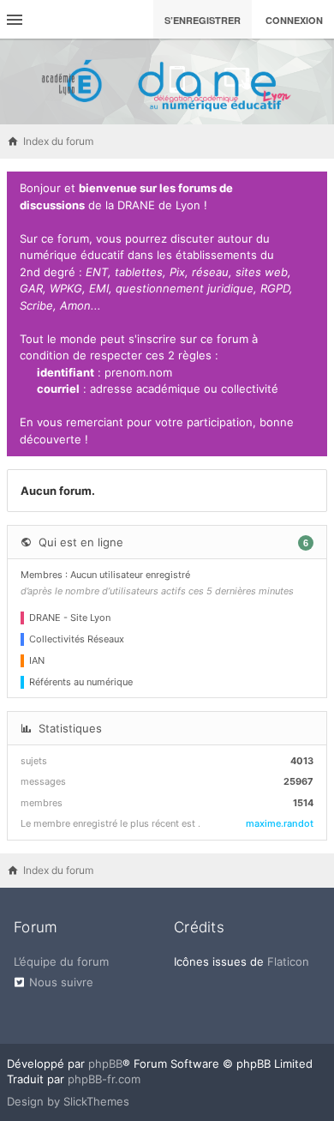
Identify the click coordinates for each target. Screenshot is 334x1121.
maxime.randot (279, 823)
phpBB (105, 1063)
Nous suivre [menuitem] (61, 982)
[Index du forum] (167, 81)
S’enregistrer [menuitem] (202, 20)
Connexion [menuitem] (294, 20)
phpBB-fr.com (104, 1079)
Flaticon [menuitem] (288, 961)
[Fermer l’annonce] (311, 188)
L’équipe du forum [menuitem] (61, 961)
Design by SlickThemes (68, 1101)
